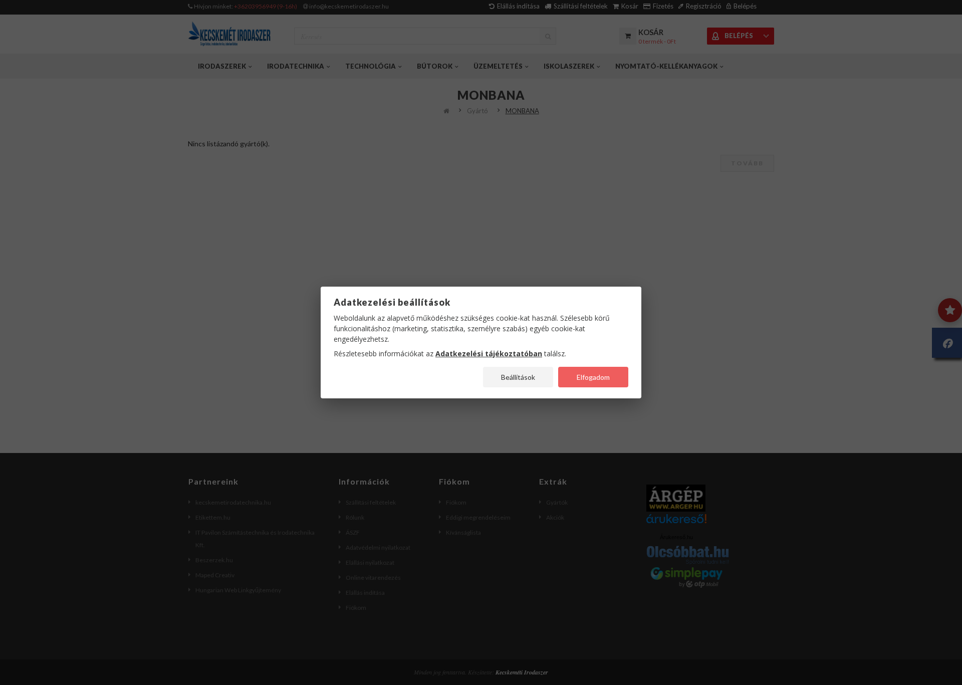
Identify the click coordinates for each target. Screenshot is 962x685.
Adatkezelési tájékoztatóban (488, 353)
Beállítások (518, 377)
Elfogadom (593, 377)
